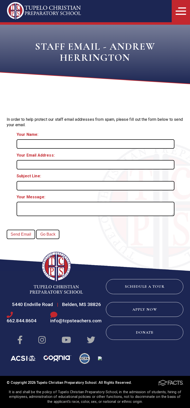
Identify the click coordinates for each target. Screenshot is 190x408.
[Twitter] (91, 340)
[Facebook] (20, 340)
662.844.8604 (21, 321)
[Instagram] (42, 340)
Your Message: (31, 197)
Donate (144, 332)
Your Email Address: (36, 155)
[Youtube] (66, 340)
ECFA (84, 358)
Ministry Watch (100, 358)
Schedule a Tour (145, 286)
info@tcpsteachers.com (75, 321)
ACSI (23, 358)
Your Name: (28, 134)
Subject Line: (29, 176)
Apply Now (144, 309)
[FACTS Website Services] (171, 383)
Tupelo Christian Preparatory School (56, 273)
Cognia (57, 358)
